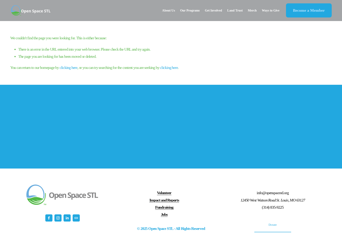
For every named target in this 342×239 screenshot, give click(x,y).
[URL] (76, 218)
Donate (273, 224)
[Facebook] (48, 218)
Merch (252, 10)
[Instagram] (58, 218)
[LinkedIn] (67, 218)
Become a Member (309, 10)
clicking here (68, 67)
